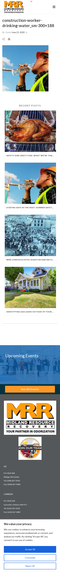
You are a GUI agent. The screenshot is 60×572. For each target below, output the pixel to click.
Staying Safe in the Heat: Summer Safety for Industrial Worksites (31, 207)
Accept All (30, 549)
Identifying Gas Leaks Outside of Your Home (31, 312)
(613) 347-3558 (13, 508)
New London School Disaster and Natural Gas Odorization (31, 260)
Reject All (30, 566)
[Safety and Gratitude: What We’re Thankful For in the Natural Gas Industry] (30, 131)
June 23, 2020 (18, 32)
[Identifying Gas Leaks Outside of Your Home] (30, 287)
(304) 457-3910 (13, 481)
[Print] (10, 39)
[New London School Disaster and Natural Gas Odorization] (30, 235)
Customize (30, 557)
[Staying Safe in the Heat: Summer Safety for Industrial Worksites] (30, 183)
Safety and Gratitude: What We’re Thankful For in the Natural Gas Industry (31, 155)
